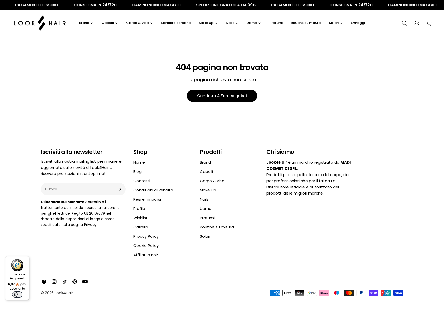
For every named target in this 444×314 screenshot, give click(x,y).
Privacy (90, 224)
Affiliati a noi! (145, 254)
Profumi (207, 217)
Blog (137, 171)
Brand (205, 162)
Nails (204, 199)
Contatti (141, 180)
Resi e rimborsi (147, 199)
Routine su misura (217, 227)
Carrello (140, 227)
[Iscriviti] (119, 189)
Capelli (206, 171)
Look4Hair (64, 292)
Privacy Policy (146, 236)
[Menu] (26, 259)
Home (139, 162)
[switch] (17, 294)
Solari (205, 236)
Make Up (208, 190)
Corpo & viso (212, 180)
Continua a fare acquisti (222, 95)
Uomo (205, 208)
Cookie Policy (146, 245)
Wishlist (140, 217)
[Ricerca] (404, 23)
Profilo (139, 208)
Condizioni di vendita (153, 190)
